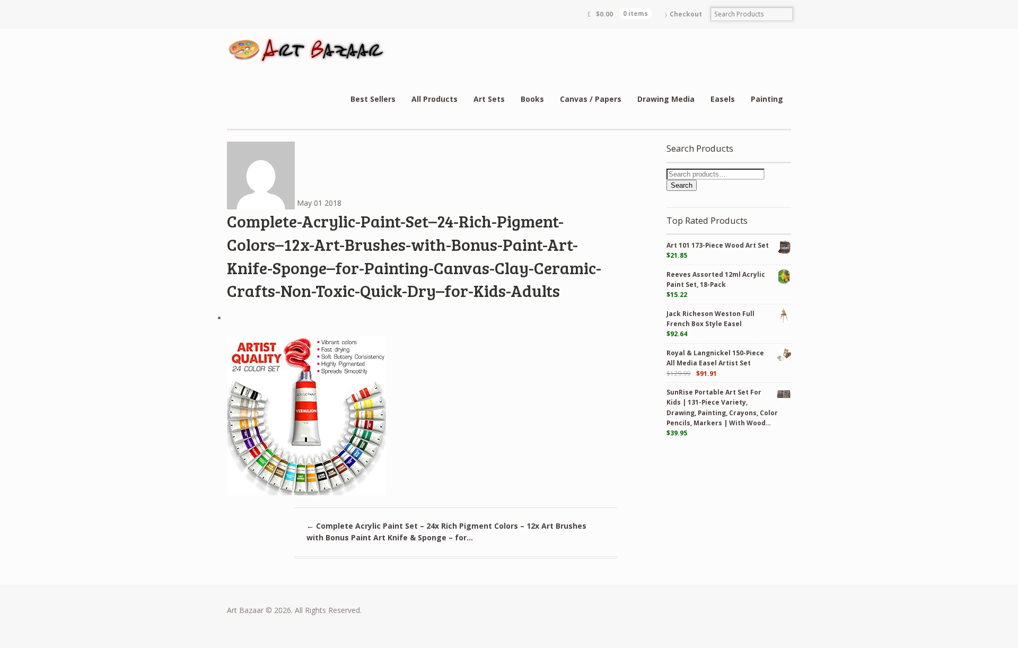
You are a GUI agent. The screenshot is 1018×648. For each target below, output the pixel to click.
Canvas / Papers (590, 99)
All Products (434, 99)
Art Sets (489, 99)
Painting (767, 99)
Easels (722, 99)
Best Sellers (373, 99)
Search (681, 185)
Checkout (686, 14)
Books (532, 99)
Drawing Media (666, 99)
